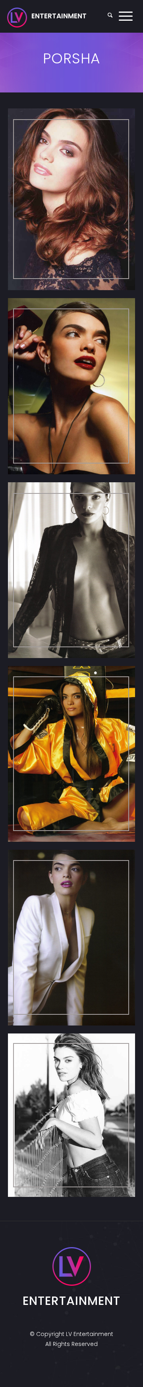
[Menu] (126, 16)
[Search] (110, 16)
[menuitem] (110, 16)
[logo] (47, 16)
